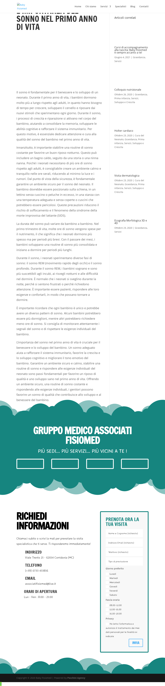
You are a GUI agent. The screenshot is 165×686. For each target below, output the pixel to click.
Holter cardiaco (123, 130)
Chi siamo (90, 6)
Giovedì (113, 586)
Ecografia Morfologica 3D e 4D (130, 222)
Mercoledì (115, 582)
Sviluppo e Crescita (124, 102)
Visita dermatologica (126, 175)
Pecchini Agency (76, 677)
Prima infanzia (122, 98)
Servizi (104, 6)
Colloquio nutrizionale (127, 89)
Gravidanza (139, 57)
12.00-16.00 (115, 609)
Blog (132, 6)
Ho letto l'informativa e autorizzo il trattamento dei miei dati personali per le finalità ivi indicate (122, 630)
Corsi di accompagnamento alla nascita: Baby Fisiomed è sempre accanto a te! (131, 50)
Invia (135, 642)
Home (78, 6)
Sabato (113, 594)
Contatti (144, 6)
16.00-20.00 (116, 613)
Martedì (114, 578)
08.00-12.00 (116, 605)
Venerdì (114, 590)
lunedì (113, 573)
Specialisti (120, 6)
